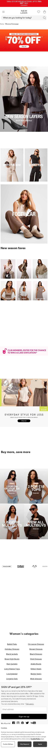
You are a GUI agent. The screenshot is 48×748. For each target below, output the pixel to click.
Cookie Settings (8, 744)
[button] (3, 11)
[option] (7, 566)
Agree (40, 744)
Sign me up (24, 716)
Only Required (24, 744)
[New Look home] (24, 11)
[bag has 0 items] (44, 11)
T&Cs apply (30, 704)
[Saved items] (38, 11)
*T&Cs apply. (24, 5)
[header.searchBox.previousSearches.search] (44, 17)
